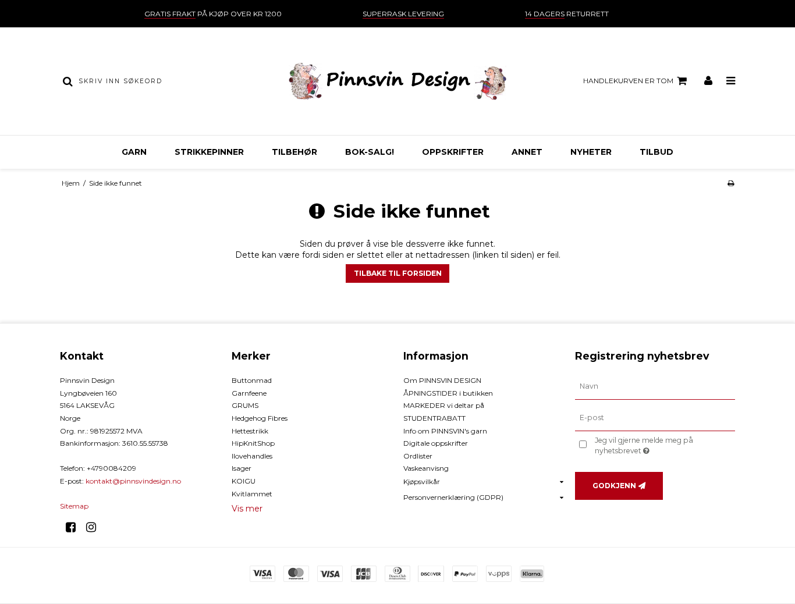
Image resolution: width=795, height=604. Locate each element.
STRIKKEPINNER (209, 152)
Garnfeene (249, 393)
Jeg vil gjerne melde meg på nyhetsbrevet (664, 445)
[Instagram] (95, 527)
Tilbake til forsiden (398, 273)
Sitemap (74, 506)
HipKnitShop (253, 443)
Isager (241, 468)
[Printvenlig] (730, 183)
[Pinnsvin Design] (397, 81)
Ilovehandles (252, 456)
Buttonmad (252, 380)
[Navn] (655, 386)
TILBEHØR (294, 152)
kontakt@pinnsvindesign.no (133, 481)
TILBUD (656, 152)
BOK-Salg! (369, 152)
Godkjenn (614, 485)
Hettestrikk (250, 431)
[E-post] (655, 418)
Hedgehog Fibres (260, 418)
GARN (134, 152)
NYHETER (591, 152)
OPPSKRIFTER (453, 152)
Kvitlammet (252, 493)
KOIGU (243, 481)
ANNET (527, 152)
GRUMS (245, 405)
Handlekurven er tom (628, 80)
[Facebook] (75, 527)
